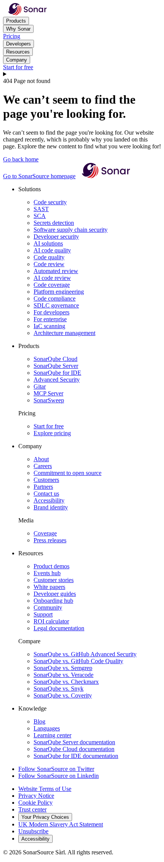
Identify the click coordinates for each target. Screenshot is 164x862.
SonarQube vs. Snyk (59, 688)
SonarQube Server (56, 366)
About (41, 459)
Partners (43, 486)
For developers (51, 312)
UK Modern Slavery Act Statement (60, 824)
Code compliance (55, 298)
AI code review (52, 278)
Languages (47, 728)
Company (16, 60)
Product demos (51, 566)
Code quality (49, 257)
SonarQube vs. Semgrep (63, 668)
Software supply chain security (71, 229)
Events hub (47, 573)
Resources (18, 52)
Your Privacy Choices (45, 817)
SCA (40, 216)
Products (16, 21)
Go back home (21, 159)
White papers (49, 587)
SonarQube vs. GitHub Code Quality (78, 661)
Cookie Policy (35, 802)
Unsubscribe (33, 831)
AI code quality (52, 250)
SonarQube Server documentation (74, 742)
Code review (49, 264)
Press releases (50, 540)
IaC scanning (49, 326)
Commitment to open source (67, 473)
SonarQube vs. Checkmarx (66, 681)
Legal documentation (59, 628)
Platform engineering (59, 291)
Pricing (11, 36)
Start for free (18, 67)
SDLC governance (56, 305)
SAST (41, 209)
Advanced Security (57, 379)
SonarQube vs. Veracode (63, 675)
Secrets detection (54, 223)
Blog (39, 721)
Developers (18, 44)
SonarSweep (49, 400)
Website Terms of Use (44, 789)
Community (48, 607)
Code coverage (52, 284)
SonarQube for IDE (57, 372)
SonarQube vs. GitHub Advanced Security (85, 654)
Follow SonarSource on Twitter (56, 769)
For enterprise (50, 319)
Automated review (56, 271)
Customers (46, 480)
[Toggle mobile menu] (82, 74)
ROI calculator (51, 621)
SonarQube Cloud (55, 359)
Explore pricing (52, 433)
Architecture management (64, 333)
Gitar (40, 386)
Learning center (52, 735)
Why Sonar (18, 29)
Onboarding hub (53, 600)
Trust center (32, 809)
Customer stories (54, 580)
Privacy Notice (36, 795)
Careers (43, 466)
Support (43, 614)
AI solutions (48, 243)
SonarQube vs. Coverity (63, 695)
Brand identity (51, 507)
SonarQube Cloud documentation (74, 749)
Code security (50, 202)
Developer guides (55, 593)
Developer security (56, 236)
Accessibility (49, 500)
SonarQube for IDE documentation (76, 756)
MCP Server (48, 393)
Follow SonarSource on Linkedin (58, 776)
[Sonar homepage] (27, 13)
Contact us (46, 493)
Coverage (45, 533)
